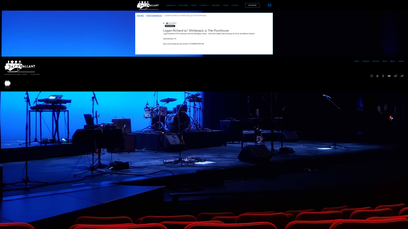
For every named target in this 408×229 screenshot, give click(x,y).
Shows (194, 5)
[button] (204, 5)
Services (376, 61)
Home (357, 61)
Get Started (252, 5)
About (225, 5)
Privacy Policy (35, 74)
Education (216, 5)
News (385, 61)
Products (365, 61)
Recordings (183, 5)
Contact (235, 5)
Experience (171, 5)
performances (154, 16)
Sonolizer (7, 88)
